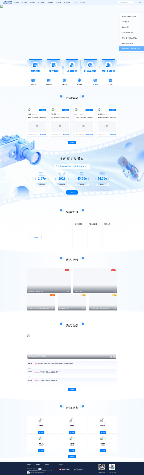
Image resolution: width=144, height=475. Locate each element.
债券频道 (24, 2)
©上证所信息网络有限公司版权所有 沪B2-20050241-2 (39, 470)
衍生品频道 (41, 2)
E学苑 (75, 2)
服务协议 (47, 464)
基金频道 (32, 2)
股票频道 (16, 2)
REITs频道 (50, 2)
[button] (139, 2)
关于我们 (29, 464)
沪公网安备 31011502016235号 (37, 472)
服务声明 (38, 464)
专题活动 (58, 2)
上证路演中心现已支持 (34, 468)
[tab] (34, 82)
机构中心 (82, 2)
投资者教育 (67, 2)
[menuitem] (17, 2)
